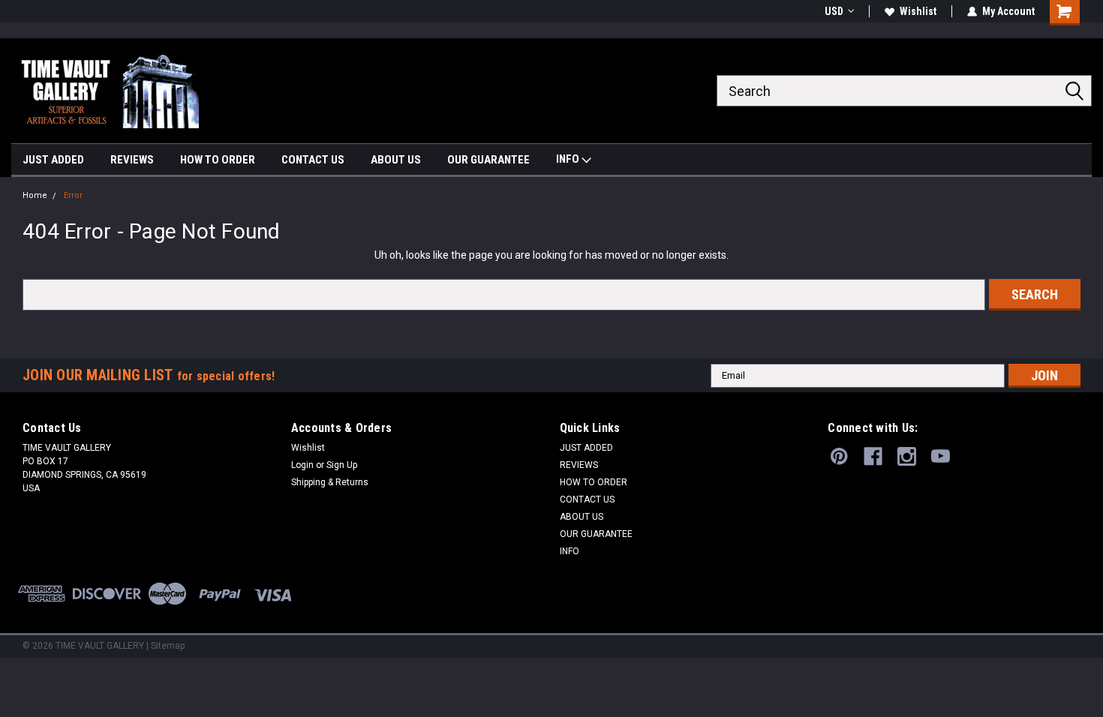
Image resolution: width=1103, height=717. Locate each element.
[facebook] (873, 456)
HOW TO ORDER (217, 159)
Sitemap (168, 645)
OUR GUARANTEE (488, 159)
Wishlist (918, 11)
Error (73, 195)
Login (302, 465)
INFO (569, 159)
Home (35, 195)
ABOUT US (396, 159)
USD (834, 11)
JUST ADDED (53, 159)
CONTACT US (312, 159)
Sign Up (341, 465)
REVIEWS (132, 159)
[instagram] (906, 456)
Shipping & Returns (329, 482)
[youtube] (940, 456)
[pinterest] (839, 456)
